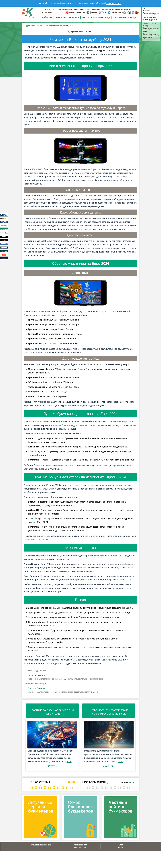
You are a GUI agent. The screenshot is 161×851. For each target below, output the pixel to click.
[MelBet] (4, 218)
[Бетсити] (4, 244)
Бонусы (61, 17)
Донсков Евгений (36, 688)
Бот (85, 12)
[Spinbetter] (4, 251)
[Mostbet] (4, 247)
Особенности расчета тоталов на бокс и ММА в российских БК (151, 36)
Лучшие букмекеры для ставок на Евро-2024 (76, 425)
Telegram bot (117, 12)
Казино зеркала (80, 845)
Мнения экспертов (149, 23)
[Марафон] (4, 222)
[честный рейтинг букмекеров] (120, 818)
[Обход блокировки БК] (80, 818)
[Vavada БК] (4, 233)
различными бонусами (110, 485)
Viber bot (94, 12)
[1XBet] (4, 215)
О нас (120, 848)
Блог (121, 845)
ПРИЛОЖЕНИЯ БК (123, 17)
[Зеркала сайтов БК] (40, 818)
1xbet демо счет (80, 848)
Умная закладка (75, 12)
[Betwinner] (4, 229)
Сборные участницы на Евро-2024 (151, 10)
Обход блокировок (94, 17)
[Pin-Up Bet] (4, 255)
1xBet (31, 451)
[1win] (4, 236)
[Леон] (4, 240)
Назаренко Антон (37, 675)
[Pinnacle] (4, 226)
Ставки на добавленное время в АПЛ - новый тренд (151, 30)
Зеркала (74, 17)
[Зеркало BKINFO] (28, 13)
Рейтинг (47, 17)
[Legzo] (4, 258)
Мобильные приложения (40, 845)
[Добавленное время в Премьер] (52, 734)
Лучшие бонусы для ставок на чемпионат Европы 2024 (150, 19)
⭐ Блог (40, 26)
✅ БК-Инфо (30, 26)
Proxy (105, 12)
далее (68, 761)
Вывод (145, 26)
